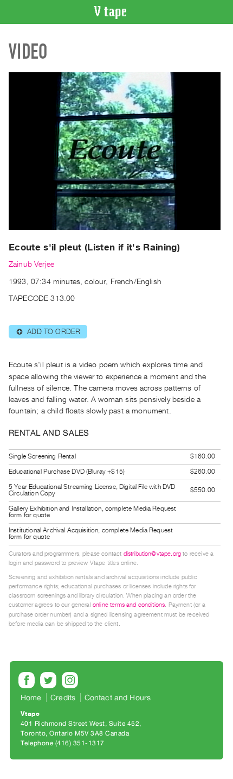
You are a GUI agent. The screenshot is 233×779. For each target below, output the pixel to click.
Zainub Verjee (31, 264)
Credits (62, 697)
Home (31, 697)
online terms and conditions (129, 604)
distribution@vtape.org (153, 553)
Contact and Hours (118, 697)
